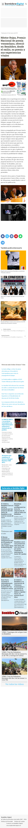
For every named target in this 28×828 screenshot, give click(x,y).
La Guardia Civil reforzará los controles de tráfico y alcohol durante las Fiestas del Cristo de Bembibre (13, 388)
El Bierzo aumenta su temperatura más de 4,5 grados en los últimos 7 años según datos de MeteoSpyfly (7, 542)
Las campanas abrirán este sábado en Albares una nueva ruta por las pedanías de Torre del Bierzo (13, 404)
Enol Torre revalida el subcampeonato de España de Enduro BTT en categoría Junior (7, 584)
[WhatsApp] (20, 236)
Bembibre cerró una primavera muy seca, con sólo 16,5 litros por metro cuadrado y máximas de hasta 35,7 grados (20, 548)
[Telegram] (3, 243)
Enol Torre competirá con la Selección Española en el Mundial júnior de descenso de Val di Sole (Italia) (12, 396)
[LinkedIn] (12, 236)
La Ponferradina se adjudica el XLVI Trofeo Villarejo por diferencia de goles (13, 380)
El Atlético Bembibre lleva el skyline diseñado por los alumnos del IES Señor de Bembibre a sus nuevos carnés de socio (7, 511)
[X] (7, 236)
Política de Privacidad (7, 821)
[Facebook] (3, 236)
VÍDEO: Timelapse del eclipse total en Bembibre (14, 633)
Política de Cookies (19, 821)
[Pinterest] (16, 236)
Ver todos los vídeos (14, 684)
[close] (3, 4)
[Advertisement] (14, 750)
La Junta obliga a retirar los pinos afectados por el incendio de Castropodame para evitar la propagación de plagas (11, 372)
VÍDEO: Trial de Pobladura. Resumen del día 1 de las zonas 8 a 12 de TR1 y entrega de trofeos (14, 654)
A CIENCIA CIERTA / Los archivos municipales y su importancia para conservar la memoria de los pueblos (7, 425)
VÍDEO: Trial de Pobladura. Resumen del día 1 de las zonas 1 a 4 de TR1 (14, 678)
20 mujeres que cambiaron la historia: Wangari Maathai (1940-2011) (7, 459)
